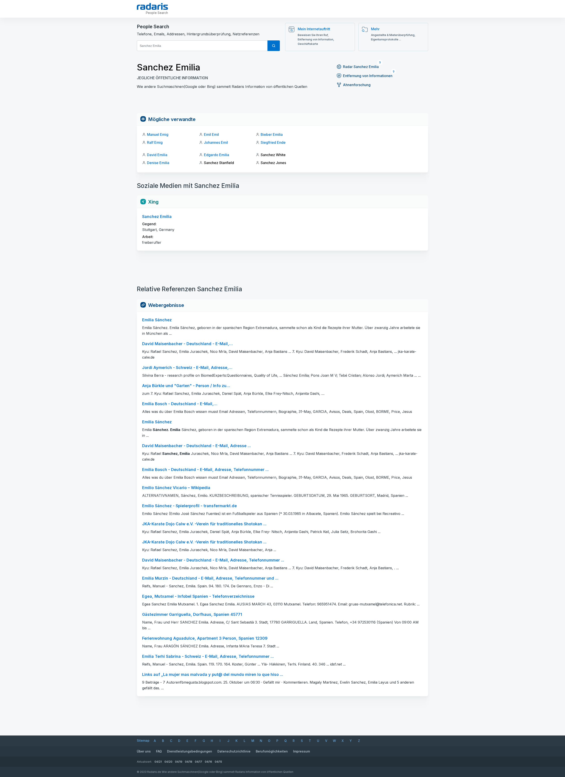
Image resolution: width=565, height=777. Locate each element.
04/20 (168, 761)
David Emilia (157, 155)
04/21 (158, 761)
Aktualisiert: (144, 761)
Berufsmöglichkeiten (272, 751)
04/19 (178, 761)
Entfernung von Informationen (367, 76)
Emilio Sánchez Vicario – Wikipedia (176, 487)
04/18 (188, 761)
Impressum (301, 751)
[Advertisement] (282, 103)
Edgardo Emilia (216, 155)
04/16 (208, 761)
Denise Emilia (158, 163)
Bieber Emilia (272, 134)
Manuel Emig (157, 134)
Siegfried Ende (273, 142)
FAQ (159, 751)
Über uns (144, 751)
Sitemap (143, 740)
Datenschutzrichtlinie (233, 751)
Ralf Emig (155, 142)
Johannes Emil (216, 142)
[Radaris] (152, 6)
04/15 (218, 761)
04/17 (198, 761)
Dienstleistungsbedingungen (189, 751)
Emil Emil (211, 134)
